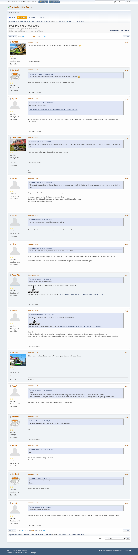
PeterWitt (16, 275)
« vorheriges (114, 31)
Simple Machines (22, 550)
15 (36, 36)
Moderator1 (62, 21)
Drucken (126, 36)
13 (30, 36)
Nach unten (12, 36)
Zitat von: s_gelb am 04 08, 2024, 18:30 (41, 248)
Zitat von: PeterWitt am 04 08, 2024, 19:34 (42, 315)
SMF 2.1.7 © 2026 (12, 550)
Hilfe (100, 550)
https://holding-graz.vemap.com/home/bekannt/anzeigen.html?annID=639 (53, 109)
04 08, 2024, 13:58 (33, 98)
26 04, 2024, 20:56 (33, 70)
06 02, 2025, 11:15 (33, 474)
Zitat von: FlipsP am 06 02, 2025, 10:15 (41, 421)
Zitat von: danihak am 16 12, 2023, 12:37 (42, 103)
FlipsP (14, 178)
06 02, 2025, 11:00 (33, 417)
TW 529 (15, 42)
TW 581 (15, 352)
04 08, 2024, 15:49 (33, 137)
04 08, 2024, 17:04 (33, 178)
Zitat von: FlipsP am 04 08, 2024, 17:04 (41, 219)
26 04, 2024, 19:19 (33, 42)
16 (39, 36)
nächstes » (125, 31)
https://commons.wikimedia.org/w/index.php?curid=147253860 (81, 294)
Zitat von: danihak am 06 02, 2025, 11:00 (42, 449)
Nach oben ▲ (127, 550)
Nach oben (12, 530)
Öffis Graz (16, 137)
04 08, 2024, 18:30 (33, 215)
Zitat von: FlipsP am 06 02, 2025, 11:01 (41, 478)
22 (42, 36)
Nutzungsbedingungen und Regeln (112, 550)
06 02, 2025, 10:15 (33, 386)
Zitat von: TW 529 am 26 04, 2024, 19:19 (42, 74)
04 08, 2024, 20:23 (33, 310)
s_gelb (14, 98)
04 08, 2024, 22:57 (33, 352)
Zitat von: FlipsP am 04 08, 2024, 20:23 (41, 390)
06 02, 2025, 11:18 (33, 503)
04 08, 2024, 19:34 (34, 275)
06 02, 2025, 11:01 (33, 445)
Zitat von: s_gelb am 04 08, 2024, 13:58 (41, 142)
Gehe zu (101, 538)
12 (28, 36)
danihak (15, 70)
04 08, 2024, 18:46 (33, 244)
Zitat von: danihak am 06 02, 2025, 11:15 (42, 507)
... (26, 36)
